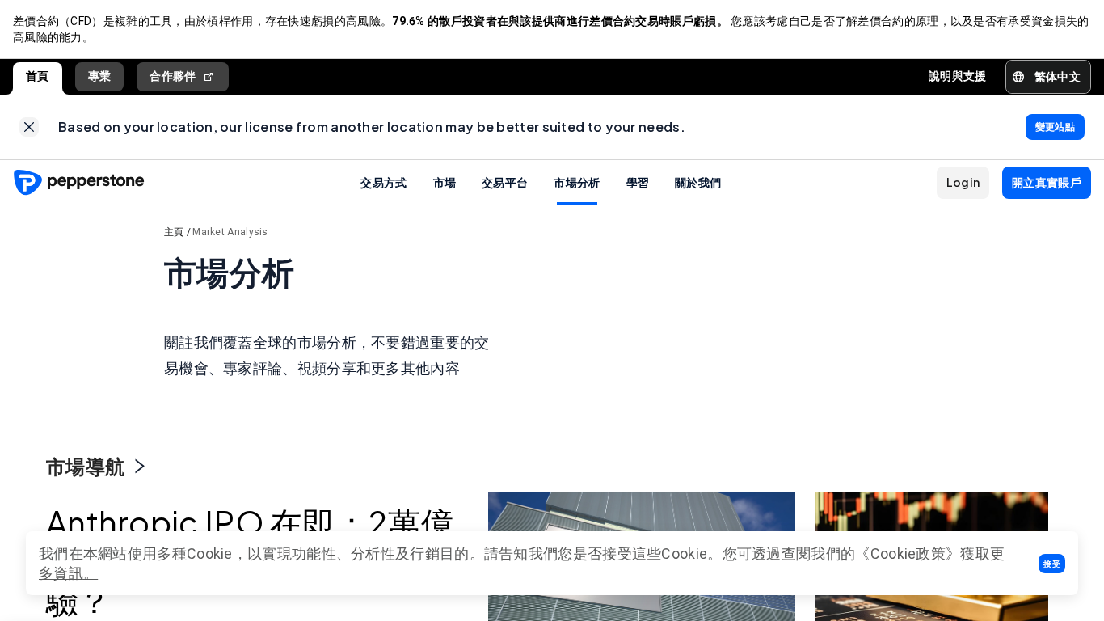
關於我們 (698, 182)
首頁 (37, 76)
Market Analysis (230, 232)
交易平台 (505, 182)
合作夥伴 (173, 76)
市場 (445, 182)
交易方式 (383, 182)
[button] (1052, 563)
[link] (29, 127)
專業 (100, 76)
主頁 (174, 232)
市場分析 (577, 182)
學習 (638, 182)
